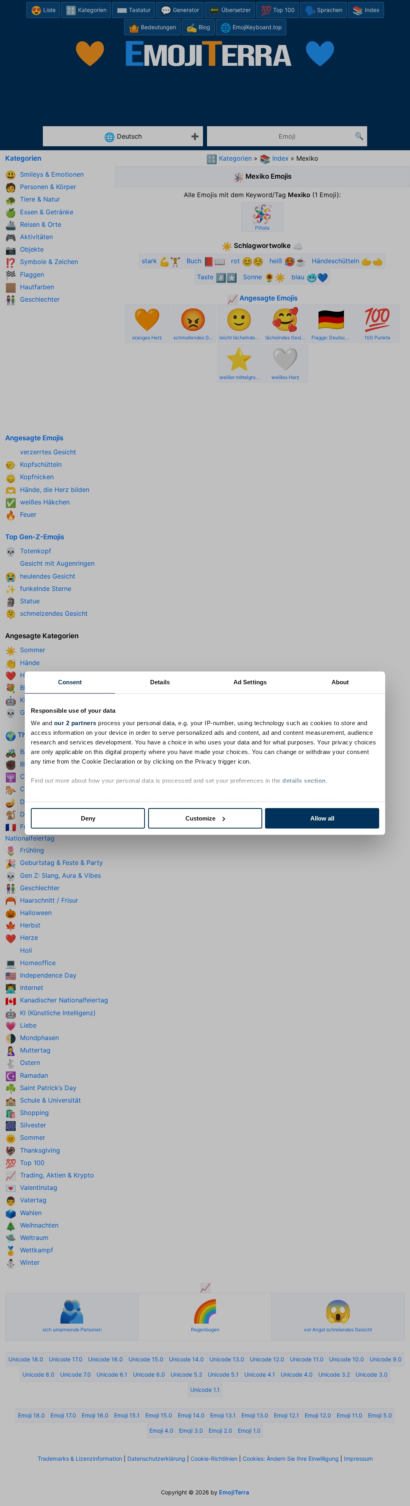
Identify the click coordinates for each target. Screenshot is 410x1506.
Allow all (322, 818)
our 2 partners (75, 723)
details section (304, 780)
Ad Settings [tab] (250, 682)
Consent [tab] (70, 682)
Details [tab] (160, 682)
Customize (200, 818)
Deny (88, 818)
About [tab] (340, 682)
